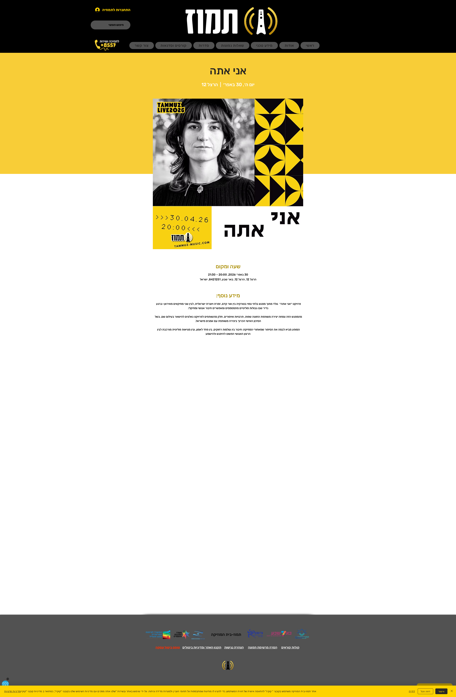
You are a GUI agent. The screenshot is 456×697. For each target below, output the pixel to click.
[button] (168, 647)
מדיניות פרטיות (12, 691)
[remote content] (228, 405)
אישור (441, 691)
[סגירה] (452, 691)
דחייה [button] (412, 691)
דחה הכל (425, 691)
